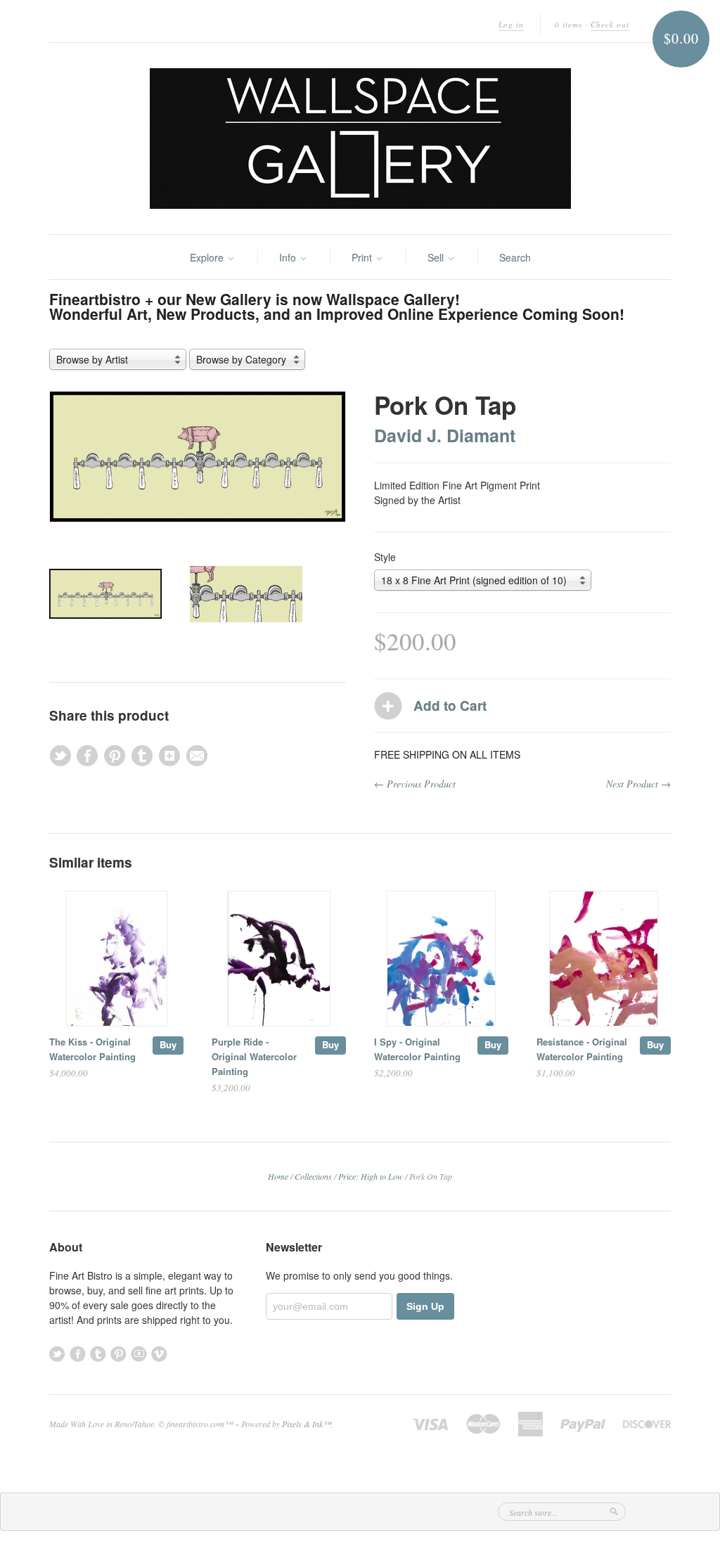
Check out (610, 24)
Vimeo (159, 1354)
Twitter (57, 1354)
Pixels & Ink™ (306, 1423)
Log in (511, 24)
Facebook (78, 1354)
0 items (568, 24)
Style (385, 557)
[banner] (360, 138)
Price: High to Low (370, 1176)
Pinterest (118, 1354)
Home (278, 1176)
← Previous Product (415, 783)
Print (363, 257)
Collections (313, 1176)
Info (289, 257)
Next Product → (638, 783)
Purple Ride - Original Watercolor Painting (254, 1056)
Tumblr (98, 1354)
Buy (168, 1044)
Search (515, 257)
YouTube (139, 1354)
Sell (437, 257)
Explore (208, 257)
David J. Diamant (444, 435)
